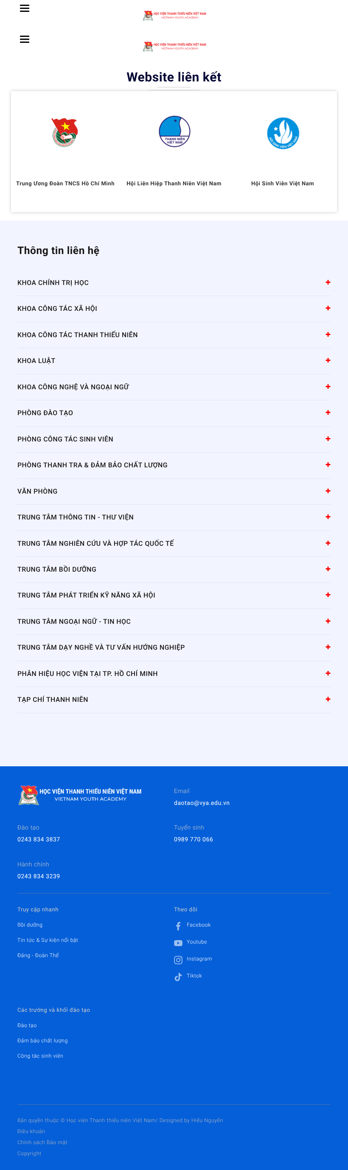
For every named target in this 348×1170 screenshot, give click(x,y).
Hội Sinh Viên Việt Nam (282, 184)
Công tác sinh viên (40, 1056)
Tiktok (194, 976)
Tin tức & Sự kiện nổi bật (48, 940)
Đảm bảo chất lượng (42, 1041)
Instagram (199, 959)
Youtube (197, 942)
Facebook (199, 925)
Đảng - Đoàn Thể (38, 955)
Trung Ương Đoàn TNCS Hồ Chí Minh (65, 184)
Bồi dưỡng (30, 925)
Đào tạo (27, 1025)
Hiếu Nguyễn (207, 1120)
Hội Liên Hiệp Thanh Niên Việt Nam (174, 184)
